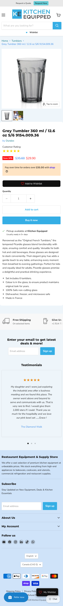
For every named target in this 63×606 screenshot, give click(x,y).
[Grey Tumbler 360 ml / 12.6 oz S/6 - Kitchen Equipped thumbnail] (7, 116)
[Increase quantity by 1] (30, 198)
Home (5, 40)
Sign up (47, 351)
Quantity (6, 191)
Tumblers (17, 40)
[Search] (57, 25)
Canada (30, 564)
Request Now (41, 3)
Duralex (10, 140)
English (29, 556)
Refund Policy (34, 595)
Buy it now (31, 220)
